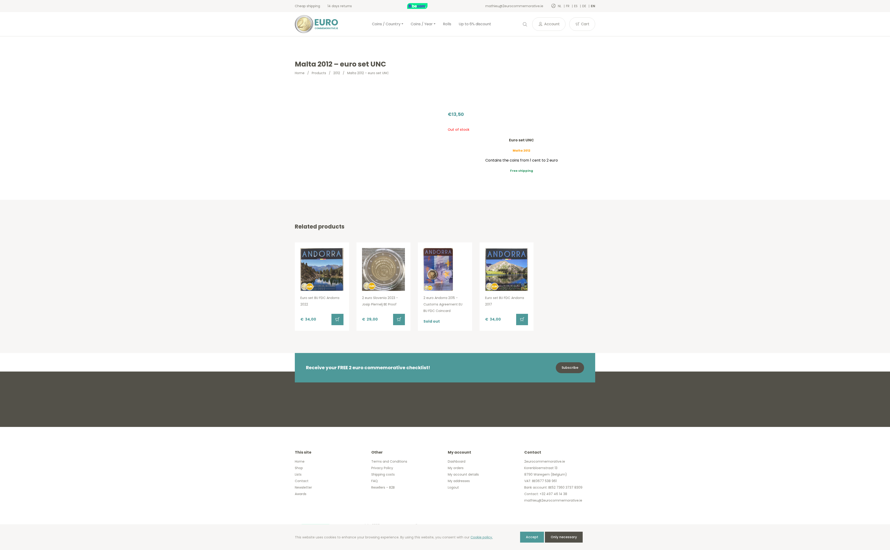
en (593, 6)
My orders (456, 468)
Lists (298, 474)
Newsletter (303, 487)
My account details (463, 474)
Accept (532, 537)
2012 (336, 73)
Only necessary (564, 537)
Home (300, 73)
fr (568, 6)
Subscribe (570, 367)
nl (560, 6)
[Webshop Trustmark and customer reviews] (422, 6)
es (576, 6)
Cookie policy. (481, 537)
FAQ (374, 481)
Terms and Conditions (389, 461)
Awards (300, 494)
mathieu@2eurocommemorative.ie (514, 6)
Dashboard (456, 461)
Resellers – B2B (383, 487)
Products (319, 73)
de (584, 6)
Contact (301, 481)
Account (551, 24)
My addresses (459, 481)
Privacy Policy (382, 468)
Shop (299, 468)
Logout (453, 487)
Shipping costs (383, 474)
